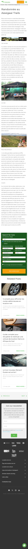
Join (14, 435)
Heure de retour (18, 250)
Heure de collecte (19, 246)
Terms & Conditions (6, 431)
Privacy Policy (18, 430)
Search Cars (20, 2)
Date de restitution (6, 250)
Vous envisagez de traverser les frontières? (13, 264)
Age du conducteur (6, 259)
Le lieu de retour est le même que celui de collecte (13, 242)
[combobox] (14, 239)
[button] (14, 460)
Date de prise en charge (7, 246)
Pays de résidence (6, 255)
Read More (20, 315)
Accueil (2, 4)
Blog (6, 4)
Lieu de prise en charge (7, 236)
